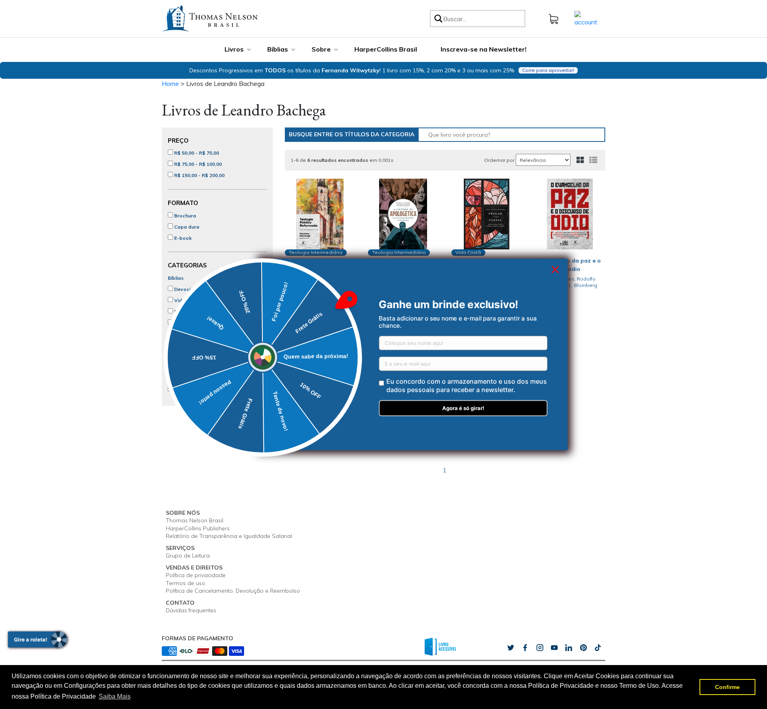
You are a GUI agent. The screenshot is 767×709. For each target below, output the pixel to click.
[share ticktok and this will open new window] (583, 648)
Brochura (184, 216)
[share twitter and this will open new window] (510, 648)
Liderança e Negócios (199, 345)
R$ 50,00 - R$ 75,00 (196, 153)
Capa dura (186, 227)
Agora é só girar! (463, 408)
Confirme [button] (727, 687)
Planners (184, 379)
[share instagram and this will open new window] (540, 648)
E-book (182, 238)
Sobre (321, 49)
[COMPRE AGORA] (320, 214)
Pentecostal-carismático (203, 390)
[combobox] (483, 18)
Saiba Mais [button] (115, 696)
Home (170, 84)
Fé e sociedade (191, 367)
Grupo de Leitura (188, 555)
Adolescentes (190, 334)
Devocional (187, 289)
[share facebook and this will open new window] (525, 648)
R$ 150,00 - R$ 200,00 (199, 175)
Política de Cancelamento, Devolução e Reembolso (233, 590)
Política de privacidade (196, 575)
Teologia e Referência (199, 356)
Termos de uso (185, 583)
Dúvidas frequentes (191, 610)
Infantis (182, 323)
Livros (234, 49)
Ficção (181, 312)
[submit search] (438, 18)
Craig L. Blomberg (576, 285)
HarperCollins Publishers (198, 528)
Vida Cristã (187, 300)
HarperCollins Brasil (385, 49)
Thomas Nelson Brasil (194, 520)
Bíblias (277, 49)
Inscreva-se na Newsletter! (484, 49)
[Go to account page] (585, 18)
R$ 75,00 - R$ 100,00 (197, 164)
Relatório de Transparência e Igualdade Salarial (229, 536)
